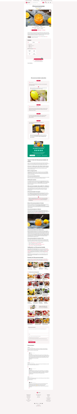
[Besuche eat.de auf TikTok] (39, 403)
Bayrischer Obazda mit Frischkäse (46, 268)
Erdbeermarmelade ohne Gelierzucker (35, 287)
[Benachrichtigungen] (47, 2)
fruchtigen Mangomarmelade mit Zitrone (39, 244)
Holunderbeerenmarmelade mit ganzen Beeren (41, 287)
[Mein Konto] (48, 2)
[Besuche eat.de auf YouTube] (34, 403)
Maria (46, 36)
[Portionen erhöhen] (39, 42)
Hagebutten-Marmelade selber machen (46, 303)
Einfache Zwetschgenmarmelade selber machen (38, 324)
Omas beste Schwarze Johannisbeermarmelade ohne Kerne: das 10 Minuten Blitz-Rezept (45, 294)
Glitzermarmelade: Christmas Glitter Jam (30, 324)
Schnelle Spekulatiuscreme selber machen (41, 268)
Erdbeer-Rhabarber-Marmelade (37, 316)
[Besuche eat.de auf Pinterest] (40, 403)
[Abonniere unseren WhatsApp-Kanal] (37, 403)
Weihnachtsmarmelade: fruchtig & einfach (30, 303)
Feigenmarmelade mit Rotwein (38, 212)
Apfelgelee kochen (34, 242)
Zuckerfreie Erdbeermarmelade (30, 287)
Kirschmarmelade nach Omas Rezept (35, 303)
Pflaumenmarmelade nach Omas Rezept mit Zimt (46, 287)
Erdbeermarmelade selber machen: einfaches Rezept (45, 316)
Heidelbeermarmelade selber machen (37, 295)
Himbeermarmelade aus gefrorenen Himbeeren (38, 279)
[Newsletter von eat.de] (38, 307)
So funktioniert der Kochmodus (38, 60)
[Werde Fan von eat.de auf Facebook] (42, 403)
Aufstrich (39, 260)
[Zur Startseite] (28, 2)
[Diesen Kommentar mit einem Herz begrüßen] (29, 360)
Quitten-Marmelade (31, 245)
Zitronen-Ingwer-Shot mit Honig (36, 199)
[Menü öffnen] (50, 2)
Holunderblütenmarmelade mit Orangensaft (41, 303)
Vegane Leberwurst (34, 268)
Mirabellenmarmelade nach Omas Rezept (30, 279)
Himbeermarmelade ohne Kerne (44, 279)
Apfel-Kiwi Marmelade (30, 295)
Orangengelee (39, 243)
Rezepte (27, 4)
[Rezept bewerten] (38, 150)
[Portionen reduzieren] (28, 42)
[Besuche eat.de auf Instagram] (36, 403)
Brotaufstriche (30, 4)
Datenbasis (34, 48)
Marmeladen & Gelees (34, 4)
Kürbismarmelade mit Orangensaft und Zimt (45, 324)
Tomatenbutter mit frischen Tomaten (30, 268)
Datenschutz (31, 340)
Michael (40, 36)
